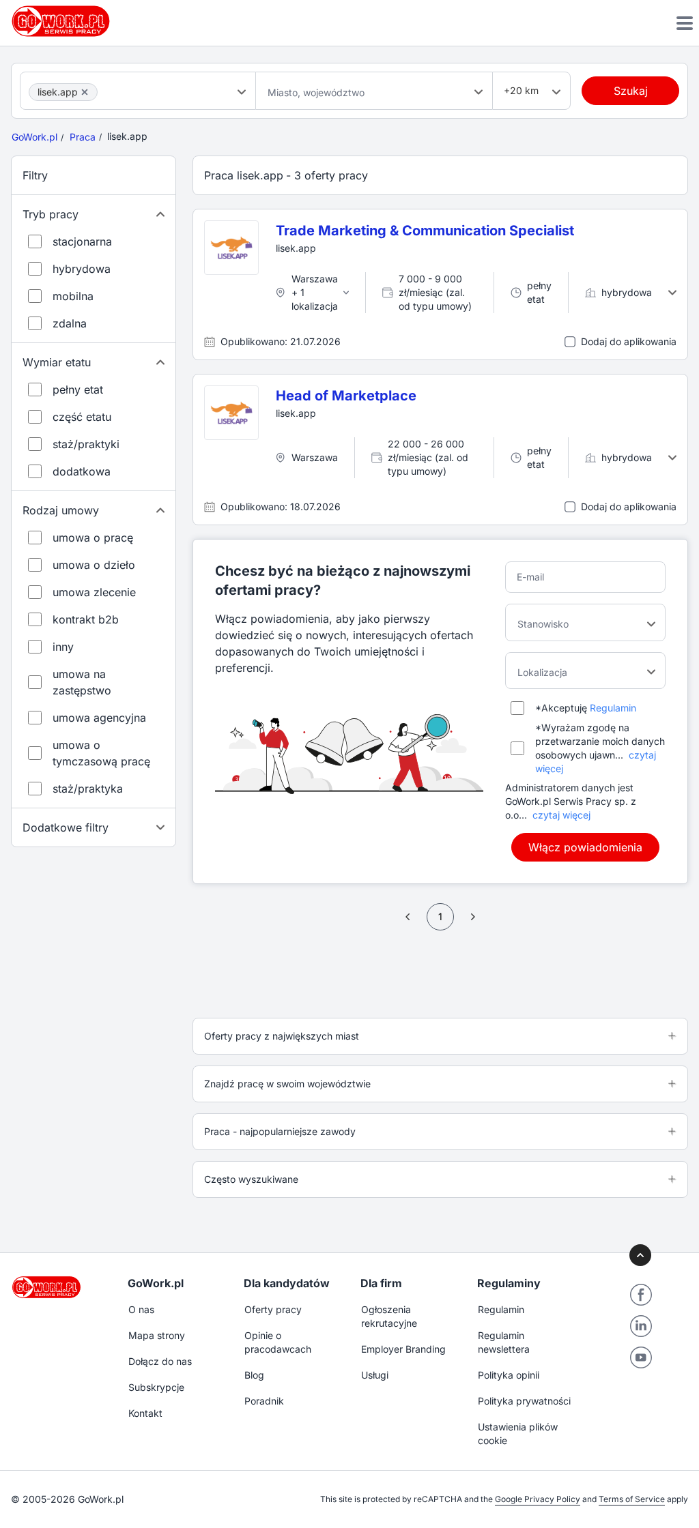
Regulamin (613, 708)
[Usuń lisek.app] (85, 92)
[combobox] (138, 91)
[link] (408, 916)
